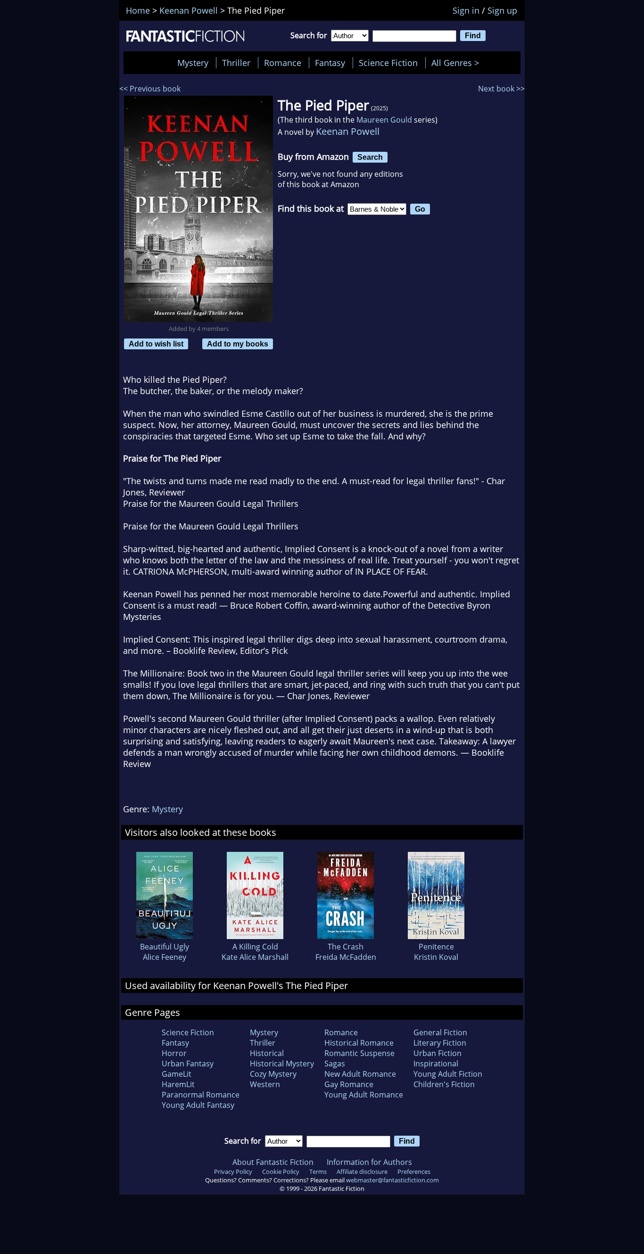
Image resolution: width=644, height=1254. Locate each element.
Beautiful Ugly (164, 946)
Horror (174, 1053)
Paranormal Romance (200, 1094)
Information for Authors (369, 1162)
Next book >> (501, 88)
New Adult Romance (360, 1074)
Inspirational (435, 1063)
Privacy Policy (233, 1171)
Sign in (466, 10)
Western (265, 1084)
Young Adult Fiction (447, 1074)
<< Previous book (150, 88)
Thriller (236, 62)
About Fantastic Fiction (273, 1162)
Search (370, 157)
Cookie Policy (280, 1171)
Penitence (436, 946)
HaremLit (178, 1084)
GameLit (176, 1074)
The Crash (345, 946)
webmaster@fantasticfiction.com (392, 1180)
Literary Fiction (439, 1043)
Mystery (192, 62)
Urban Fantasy (188, 1063)
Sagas (334, 1063)
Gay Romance (348, 1084)
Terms (318, 1171)
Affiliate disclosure (362, 1171)
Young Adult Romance (363, 1094)
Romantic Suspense (359, 1053)
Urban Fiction (437, 1053)
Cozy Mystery (273, 1074)
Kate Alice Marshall (255, 957)
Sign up (502, 10)
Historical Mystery (282, 1063)
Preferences (413, 1171)
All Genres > (457, 62)
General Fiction (440, 1032)
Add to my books (237, 343)
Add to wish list (156, 343)
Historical (267, 1053)
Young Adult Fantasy (198, 1105)
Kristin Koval (436, 957)
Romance (282, 62)
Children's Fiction (444, 1084)
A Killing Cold (255, 946)
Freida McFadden (345, 957)
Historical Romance (359, 1043)
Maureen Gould (384, 120)
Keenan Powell (348, 131)
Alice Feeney (164, 957)
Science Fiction (388, 62)
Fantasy (330, 62)
